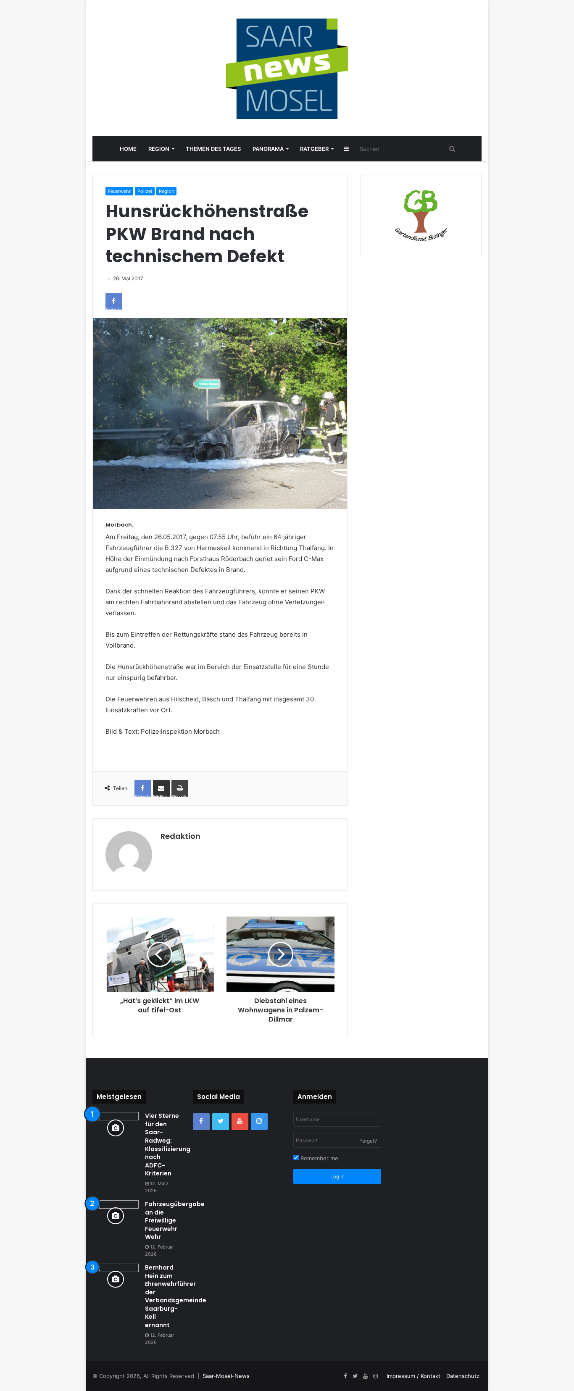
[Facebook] (201, 1121)
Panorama (268, 148)
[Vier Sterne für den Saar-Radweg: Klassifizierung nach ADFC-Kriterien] (115, 1127)
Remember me (318, 1158)
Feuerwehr (119, 191)
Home (128, 148)
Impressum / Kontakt (413, 1376)
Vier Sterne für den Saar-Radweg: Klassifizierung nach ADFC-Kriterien (167, 1145)
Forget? (368, 1141)
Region (158, 148)
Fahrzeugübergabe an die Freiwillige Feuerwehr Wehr (175, 1220)
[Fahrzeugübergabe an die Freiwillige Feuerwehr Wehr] (115, 1216)
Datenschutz (462, 1376)
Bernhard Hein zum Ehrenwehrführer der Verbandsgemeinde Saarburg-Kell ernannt (175, 1296)
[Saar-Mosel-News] (287, 68)
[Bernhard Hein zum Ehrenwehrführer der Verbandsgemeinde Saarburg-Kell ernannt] (115, 1279)
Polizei (144, 191)
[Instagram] (259, 1121)
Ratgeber (314, 148)
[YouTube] (240, 1121)
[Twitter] (220, 1121)
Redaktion (180, 836)
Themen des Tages (213, 148)
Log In (337, 1176)
